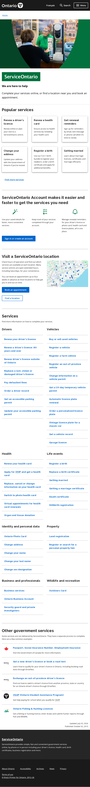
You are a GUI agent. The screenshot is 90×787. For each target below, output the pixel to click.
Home (5, 15)
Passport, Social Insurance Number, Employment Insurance (47, 647)
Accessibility (25, 768)
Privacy (63, 768)
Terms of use (7, 774)
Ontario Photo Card (15, 536)
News (52, 768)
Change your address (11, 152)
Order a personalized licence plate (66, 413)
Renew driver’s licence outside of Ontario (22, 361)
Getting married (74, 150)
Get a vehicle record (61, 434)
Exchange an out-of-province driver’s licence (39, 678)
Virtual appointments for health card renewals (22, 505)
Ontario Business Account (19, 599)
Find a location (12, 298)
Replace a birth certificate (64, 472)
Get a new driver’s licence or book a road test (39, 661)
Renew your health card (18, 463)
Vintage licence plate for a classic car (64, 424)
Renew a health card (43, 122)
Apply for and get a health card (22, 474)
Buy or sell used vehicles (63, 339)
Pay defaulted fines (15, 382)
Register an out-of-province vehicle (65, 366)
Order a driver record (16, 390)
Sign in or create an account (19, 238)
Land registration (59, 536)
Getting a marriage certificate (66, 488)
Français (50, 5)
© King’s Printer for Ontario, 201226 (18, 777)
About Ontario (8, 768)
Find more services (14, 179)
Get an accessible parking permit (19, 401)
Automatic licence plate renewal (63, 401)
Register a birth (43, 150)
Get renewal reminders (71, 122)
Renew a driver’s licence (14, 122)
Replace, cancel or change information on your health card (22, 485)
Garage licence (58, 442)
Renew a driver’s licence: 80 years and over (20, 349)
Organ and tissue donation (19, 515)
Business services (14, 590)
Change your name (15, 553)
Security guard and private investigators (19, 609)
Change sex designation (18, 569)
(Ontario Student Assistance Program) (38, 695)
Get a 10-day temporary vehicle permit (67, 389)
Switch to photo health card (20, 495)
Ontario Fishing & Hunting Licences (33, 708)
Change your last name (17, 561)
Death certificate (59, 496)
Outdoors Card (57, 590)
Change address (13, 544)
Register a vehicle (59, 347)
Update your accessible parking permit (22, 413)
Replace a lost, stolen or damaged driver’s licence (19, 372)
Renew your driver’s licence (20, 339)
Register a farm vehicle (62, 355)
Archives (40, 768)
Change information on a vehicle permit (63, 377)
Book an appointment (15, 289)
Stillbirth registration (61, 505)
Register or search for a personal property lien (63, 546)
